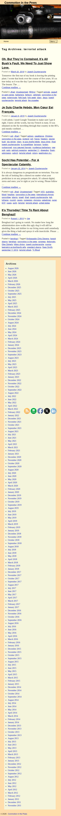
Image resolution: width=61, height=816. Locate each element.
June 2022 (12, 399)
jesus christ (45, 141)
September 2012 (14, 773)
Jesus (45, 97)
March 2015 (13, 677)
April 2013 (12, 751)
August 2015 (13, 661)
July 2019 (12, 511)
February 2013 (14, 757)
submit (15, 153)
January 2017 (13, 607)
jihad (54, 141)
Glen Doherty (7, 244)
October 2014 (13, 693)
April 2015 (12, 674)
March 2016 (13, 639)
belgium (28, 94)
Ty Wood (36, 249)
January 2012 (13, 799)
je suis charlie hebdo (31, 141)
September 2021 (14, 428)
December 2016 (14, 610)
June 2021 (12, 438)
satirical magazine (19, 150)
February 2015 (14, 681)
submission (6, 153)
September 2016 (14, 620)
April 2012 (12, 789)
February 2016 (14, 642)
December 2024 (14, 313)
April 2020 (12, 482)
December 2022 (14, 380)
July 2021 (12, 434)
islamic (15, 197)
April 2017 (12, 597)
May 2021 (12, 441)
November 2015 (14, 652)
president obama (34, 247)
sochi (15, 202)
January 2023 (13, 377)
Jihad (12, 91)
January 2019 (13, 530)
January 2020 (13, 492)
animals (47, 91)
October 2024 (13, 319)
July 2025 (12, 297)
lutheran (5, 200)
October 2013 (13, 732)
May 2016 (12, 633)
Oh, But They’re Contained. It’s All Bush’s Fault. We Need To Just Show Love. (27, 63)
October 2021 (13, 425)
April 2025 (12, 303)
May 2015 (12, 671)
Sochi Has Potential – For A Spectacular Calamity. (20, 162)
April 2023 (12, 367)
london (45, 144)
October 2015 (13, 655)
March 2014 (13, 716)
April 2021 (12, 444)
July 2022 (12, 396)
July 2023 (12, 361)
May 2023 (12, 364)
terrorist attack (21, 100)
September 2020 (14, 466)
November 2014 (14, 690)
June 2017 (12, 591)
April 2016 (12, 636)
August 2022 (13, 393)
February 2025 (14, 310)
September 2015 (14, 658)
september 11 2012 (10, 249)
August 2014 (13, 700)
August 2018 (13, 546)
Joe (28, 218)
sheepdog (45, 150)
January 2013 (13, 760)
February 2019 (14, 527)
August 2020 (13, 470)
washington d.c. (45, 153)
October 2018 (13, 540)
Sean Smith (47, 247)
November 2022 (14, 383)
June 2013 (12, 744)
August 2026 (13, 268)
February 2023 (14, 374)
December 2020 (14, 457)
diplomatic (51, 241)
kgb (50, 197)
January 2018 (13, 569)
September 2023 (14, 354)
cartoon (30, 136)
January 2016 (13, 645)
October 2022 (13, 386)
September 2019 (14, 505)
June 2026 (12, 271)
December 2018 (14, 533)
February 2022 (14, 412)
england (26, 138)
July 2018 (12, 549)
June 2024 (12, 329)
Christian (49, 136)
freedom (44, 138)
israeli (21, 197)
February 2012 (14, 796)
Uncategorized (22, 91)
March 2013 (13, 754)
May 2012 (12, 786)
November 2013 (14, 729)
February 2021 (14, 450)
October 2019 (13, 501)
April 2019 (12, 521)
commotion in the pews (11, 138)
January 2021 (13, 454)
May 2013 (12, 748)
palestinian (46, 200)
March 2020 (13, 486)
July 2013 (12, 741)
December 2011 (14, 802)
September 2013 (14, 735)
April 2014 (12, 713)
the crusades (33, 100)
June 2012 (12, 783)
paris (8, 150)
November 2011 (14, 805)
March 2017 (13, 601)
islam (39, 97)
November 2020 (14, 460)
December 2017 (14, 572)
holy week (32, 97)
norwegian (28, 200)
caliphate (37, 94)
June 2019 (12, 514)
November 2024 (14, 316)
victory (34, 153)
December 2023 (14, 348)
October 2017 (13, 578)
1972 (42, 191)
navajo (20, 200)
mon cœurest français (22, 147)
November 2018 (14, 537)
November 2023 (14, 351)
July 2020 (12, 473)
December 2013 (14, 725)
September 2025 (14, 294)
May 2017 (12, 594)
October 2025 (13, 290)
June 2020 (12, 476)
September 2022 (14, 390)
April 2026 (12, 278)
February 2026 (14, 284)
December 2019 (14, 495)
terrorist (21, 202)
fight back (22, 97)
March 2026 (13, 281)
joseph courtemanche (11, 144)
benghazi (14, 238)
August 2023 (13, 358)
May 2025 (12, 300)
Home (6, 41)
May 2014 (12, 709)
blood (4, 194)
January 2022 (13, 415)
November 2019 (14, 498)
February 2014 (14, 719)
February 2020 (14, 489)
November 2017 (14, 575)
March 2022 (13, 409)
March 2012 (13, 793)
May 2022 (12, 402)
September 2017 (14, 581)
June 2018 (12, 553)
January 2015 (13, 684)
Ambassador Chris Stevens (37, 238)
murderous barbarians (41, 147)
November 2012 (14, 767)
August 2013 (13, 738)
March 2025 (13, 306)
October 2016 (13, 617)
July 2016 (12, 626)
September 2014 (14, 697)
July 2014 (12, 703)
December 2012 (14, 764)
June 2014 (12, 706)
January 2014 (13, 722)
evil (11, 136)
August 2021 (13, 431)
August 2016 (13, 623)
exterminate (12, 97)
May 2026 (12, 274)
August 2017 (13, 585)
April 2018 (12, 559)
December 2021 (14, 418)
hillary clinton (19, 244)
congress (42, 241)
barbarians (19, 94)
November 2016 (14, 613)
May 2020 (12, 479)
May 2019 (12, 517)
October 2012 (13, 770)
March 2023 (13, 370)
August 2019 (13, 508)
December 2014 (14, 687)
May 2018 (12, 556)
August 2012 (13, 776)
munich (13, 200)
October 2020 (13, 463)
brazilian (11, 194)
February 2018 (14, 565)
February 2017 (14, 604)
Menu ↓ (53, 41)
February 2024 (14, 342)
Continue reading (11, 87)
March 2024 (13, 338)
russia (9, 202)
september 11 (33, 150)
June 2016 (12, 629)
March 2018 (13, 562)
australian (50, 191)
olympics (37, 200)
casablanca (39, 136)
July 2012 (12, 780)
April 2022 (12, 406)
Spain (52, 150)
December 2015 (14, 649)
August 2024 (13, 322)
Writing (32, 91)
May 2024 (12, 332)
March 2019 (13, 524)
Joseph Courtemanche (36, 71)
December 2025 (14, 287)
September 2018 (14, 543)
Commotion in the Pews (20, 2)
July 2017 (12, 588)
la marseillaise (27, 144)
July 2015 (12, 665)
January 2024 (13, 345)
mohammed (7, 147)
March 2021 (13, 447)
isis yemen (11, 141)
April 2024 (12, 335)
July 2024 (12, 326)
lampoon (37, 144)
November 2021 (14, 422)
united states (44, 202)
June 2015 (12, 668)
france (37, 138)
